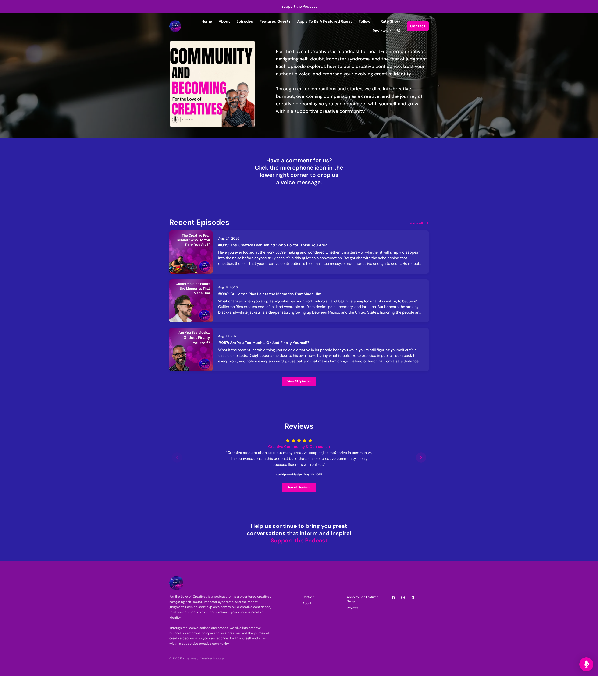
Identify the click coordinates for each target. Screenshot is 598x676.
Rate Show (390, 21)
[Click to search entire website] (399, 30)
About (224, 21)
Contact (417, 26)
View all (417, 223)
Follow (365, 21)
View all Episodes (299, 381)
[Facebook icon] (393, 598)
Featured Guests (275, 21)
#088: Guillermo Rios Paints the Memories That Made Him (269, 293)
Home (206, 21)
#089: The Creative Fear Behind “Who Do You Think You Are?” (273, 245)
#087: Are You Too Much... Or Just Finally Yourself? (263, 342)
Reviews (381, 30)
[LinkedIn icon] (412, 598)
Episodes (244, 21)
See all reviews (299, 487)
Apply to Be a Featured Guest (324, 21)
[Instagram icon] (403, 598)
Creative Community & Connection (299, 446)
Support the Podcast (299, 6)
